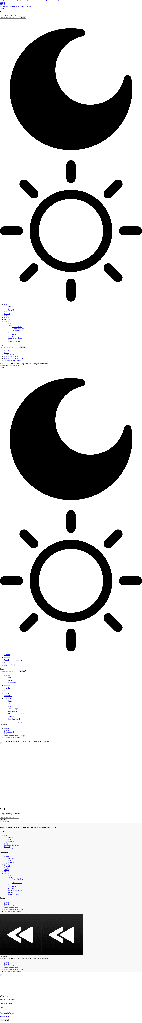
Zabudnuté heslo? (6, 1016)
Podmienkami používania (54, 1)
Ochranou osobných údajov (36, 1)
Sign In (20, 723)
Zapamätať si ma (8, 1013)
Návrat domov (4, 821)
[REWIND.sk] (15, 6)
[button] (2, 3)
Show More (12, 15)
